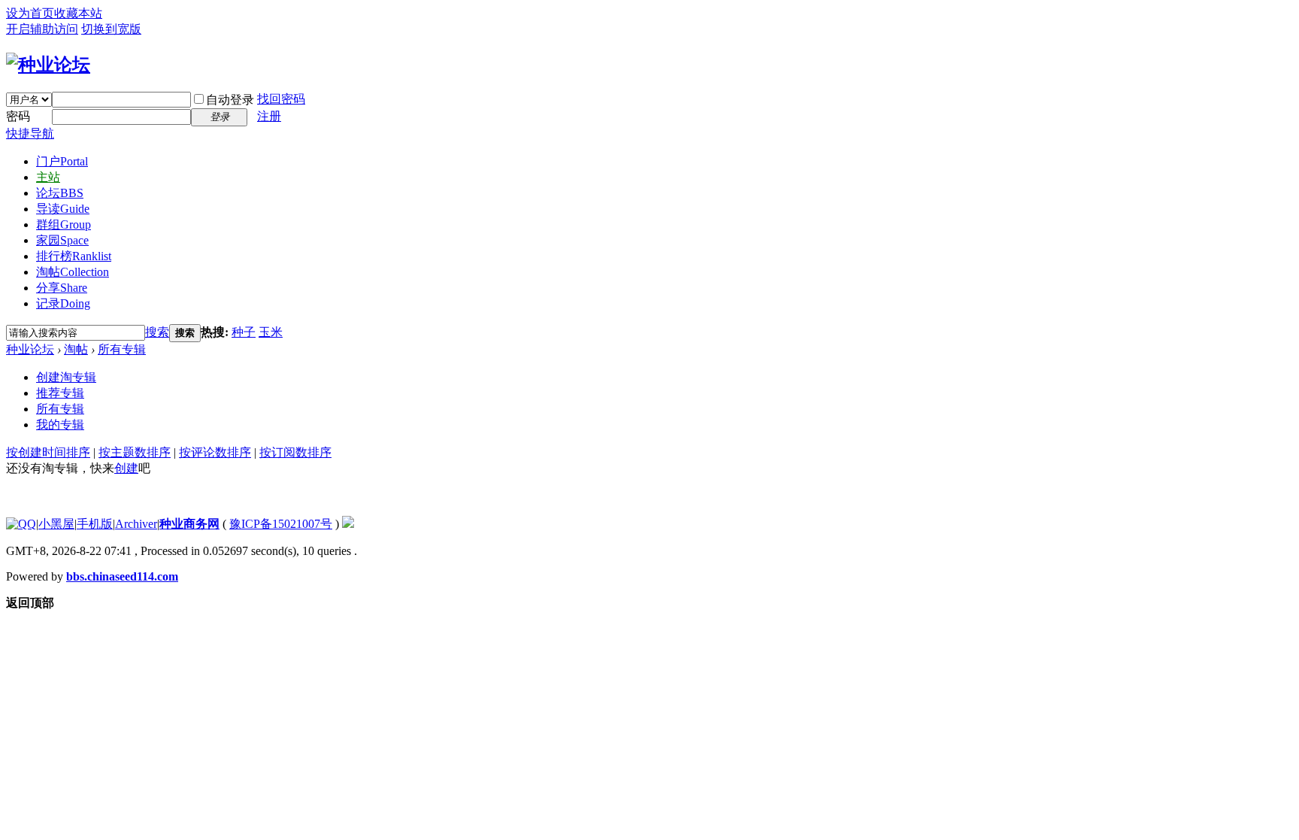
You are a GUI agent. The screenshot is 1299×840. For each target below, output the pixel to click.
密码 (18, 116)
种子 (244, 332)
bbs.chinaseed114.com (122, 576)
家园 (62, 240)
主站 (48, 177)
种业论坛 (30, 349)
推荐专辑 (60, 393)
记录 (63, 303)
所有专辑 (122, 349)
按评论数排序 (215, 452)
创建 (126, 468)
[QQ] (21, 523)
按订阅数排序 (295, 452)
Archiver (136, 523)
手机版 (95, 523)
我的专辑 (60, 424)
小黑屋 (56, 523)
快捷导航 (30, 133)
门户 (62, 161)
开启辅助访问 (42, 29)
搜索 (157, 332)
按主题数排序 (134, 452)
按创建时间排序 (48, 452)
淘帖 (72, 271)
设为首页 (30, 13)
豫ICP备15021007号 (280, 523)
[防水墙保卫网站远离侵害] (348, 523)
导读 (62, 208)
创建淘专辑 (66, 377)
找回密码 (281, 98)
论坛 (59, 192)
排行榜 (73, 256)
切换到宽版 (111, 29)
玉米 (271, 332)
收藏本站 (78, 13)
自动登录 (230, 99)
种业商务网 (189, 523)
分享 (61, 287)
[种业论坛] (48, 64)
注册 (269, 116)
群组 (63, 224)
